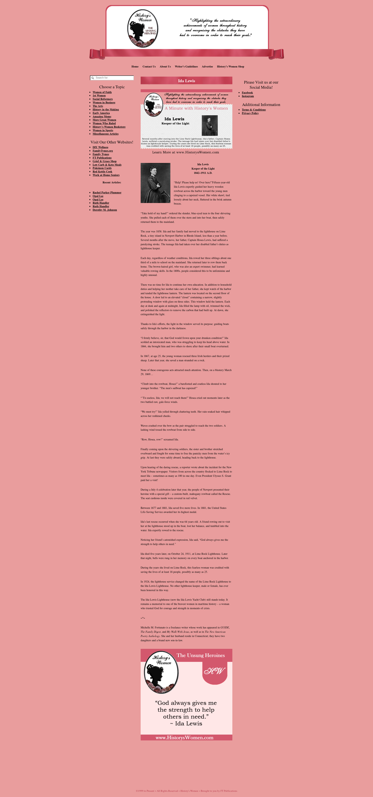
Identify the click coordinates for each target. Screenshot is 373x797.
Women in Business (104, 102)
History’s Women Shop (230, 66)
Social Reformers (103, 99)
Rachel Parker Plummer (107, 192)
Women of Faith (102, 92)
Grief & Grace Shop (105, 161)
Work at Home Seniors (106, 175)
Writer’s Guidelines (186, 66)
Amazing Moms (102, 116)
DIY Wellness (100, 147)
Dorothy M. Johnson (105, 210)
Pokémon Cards (102, 168)
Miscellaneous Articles (106, 134)
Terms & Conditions (254, 110)
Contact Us (149, 66)
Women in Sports (103, 130)
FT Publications (102, 158)
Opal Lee (98, 196)
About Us (165, 66)
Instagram (248, 96)
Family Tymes (101, 154)
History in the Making (106, 109)
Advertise (207, 66)
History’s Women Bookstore (109, 127)
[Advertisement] (112, 280)
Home (135, 66)
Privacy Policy (250, 113)
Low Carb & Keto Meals (107, 165)
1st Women (99, 95)
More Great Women (104, 120)
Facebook (247, 92)
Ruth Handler (101, 203)
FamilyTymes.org (103, 151)
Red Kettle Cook (102, 171)
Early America (101, 113)
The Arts (98, 106)
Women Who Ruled (104, 123)
